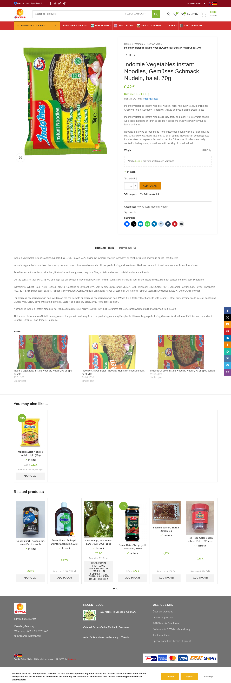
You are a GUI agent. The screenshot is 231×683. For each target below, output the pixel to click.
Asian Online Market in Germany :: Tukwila (106, 637)
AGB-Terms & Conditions (166, 623)
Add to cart (150, 186)
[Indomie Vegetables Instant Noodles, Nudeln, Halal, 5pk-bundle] (46, 352)
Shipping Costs (150, 99)
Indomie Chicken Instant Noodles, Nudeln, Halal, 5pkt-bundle (182, 371)
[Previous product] (126, 55)
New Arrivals (153, 44)
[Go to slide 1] (114, 588)
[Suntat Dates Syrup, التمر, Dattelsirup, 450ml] (132, 521)
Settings (208, 676)
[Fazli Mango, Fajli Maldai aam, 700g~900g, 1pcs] (98, 519)
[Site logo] (20, 14)
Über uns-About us (163, 612)
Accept (170, 676)
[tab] (104, 246)
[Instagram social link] (55, 3)
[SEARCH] (156, 14)
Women (138, 44)
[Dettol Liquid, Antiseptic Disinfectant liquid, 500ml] (64, 519)
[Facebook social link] (51, 3)
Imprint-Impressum (163, 618)
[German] (215, 3)
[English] (211, 3)
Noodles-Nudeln (159, 207)
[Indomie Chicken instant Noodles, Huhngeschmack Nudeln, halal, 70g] (114, 352)
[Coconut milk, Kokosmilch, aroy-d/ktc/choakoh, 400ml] (30, 519)
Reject (189, 676)
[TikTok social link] (64, 3)
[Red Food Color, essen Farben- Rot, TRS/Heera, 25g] (200, 518)
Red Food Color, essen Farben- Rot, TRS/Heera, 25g (200, 541)
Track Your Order (161, 635)
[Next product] (134, 55)
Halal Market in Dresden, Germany (117, 611)
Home (127, 44)
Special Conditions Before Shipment (172, 641)
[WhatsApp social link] (59, 3)
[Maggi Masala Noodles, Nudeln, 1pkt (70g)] (30, 431)
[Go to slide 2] (117, 588)
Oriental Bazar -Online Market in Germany (106, 627)
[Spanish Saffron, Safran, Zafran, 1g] (166, 512)
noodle (132, 212)
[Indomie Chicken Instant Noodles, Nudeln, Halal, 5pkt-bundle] (182, 352)
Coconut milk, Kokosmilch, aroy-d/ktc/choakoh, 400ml (30, 544)
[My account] (168, 14)
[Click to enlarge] (20, 157)
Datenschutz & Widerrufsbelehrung (171, 629)
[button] (22, 447)
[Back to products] (130, 55)
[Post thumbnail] (89, 615)
